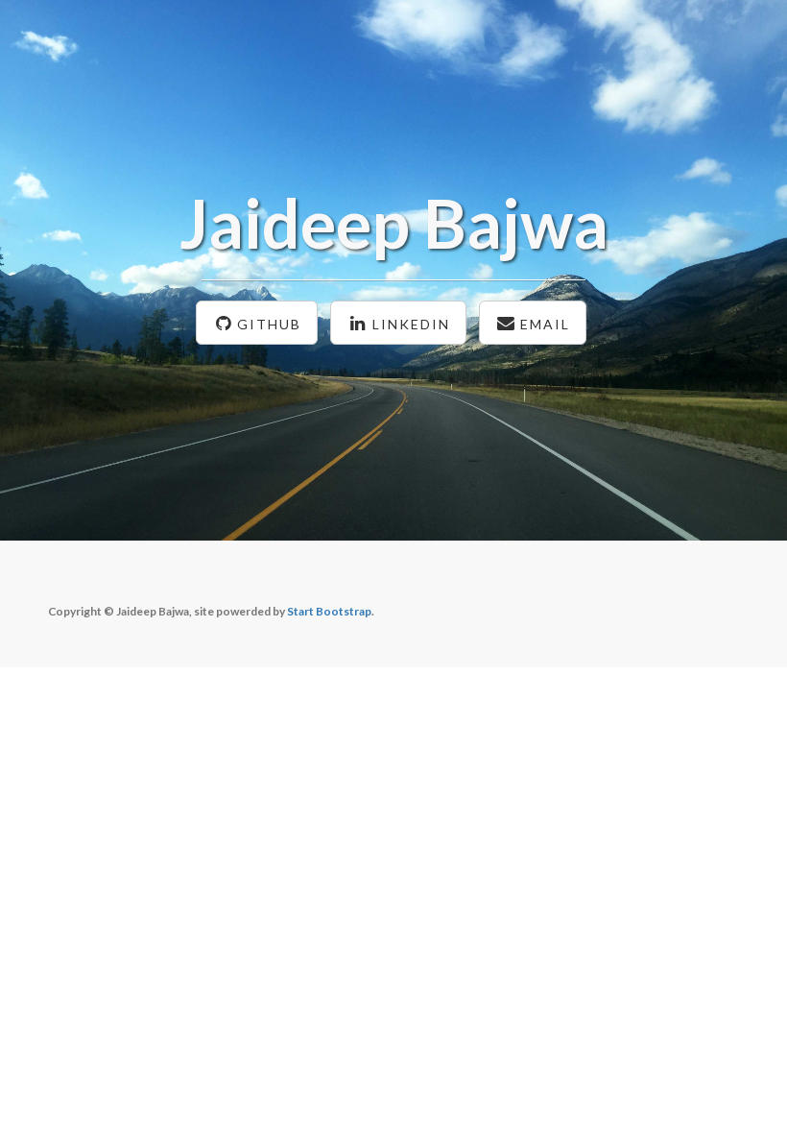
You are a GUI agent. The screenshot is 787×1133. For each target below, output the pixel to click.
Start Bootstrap (329, 611)
